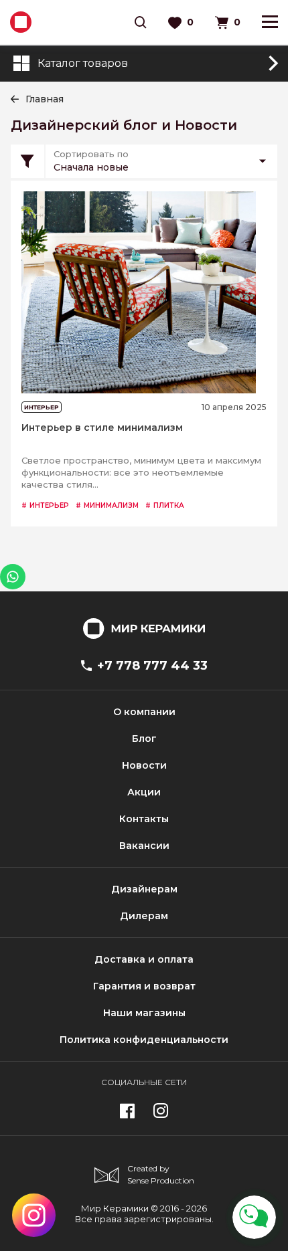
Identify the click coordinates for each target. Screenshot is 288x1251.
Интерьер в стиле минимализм (102, 428)
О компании (144, 711)
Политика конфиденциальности (144, 1039)
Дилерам (144, 915)
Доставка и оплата (144, 959)
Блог (144, 738)
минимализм (107, 505)
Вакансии (144, 845)
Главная (44, 99)
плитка (164, 505)
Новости (144, 765)
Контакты (144, 818)
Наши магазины (144, 1012)
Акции (144, 792)
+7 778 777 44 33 (152, 665)
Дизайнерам (144, 889)
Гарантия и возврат (144, 986)
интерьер (45, 505)
